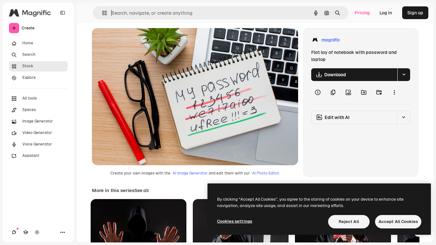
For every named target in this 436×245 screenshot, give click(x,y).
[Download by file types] (403, 74)
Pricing (362, 13)
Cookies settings (234, 221)
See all (141, 190)
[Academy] (25, 232)
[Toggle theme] (37, 232)
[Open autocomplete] (102, 13)
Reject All (349, 221)
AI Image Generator (190, 173)
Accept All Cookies (398, 221)
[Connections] (14, 232)
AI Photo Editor (265, 173)
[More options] (394, 92)
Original (133, 40)
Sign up (415, 13)
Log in (386, 13)
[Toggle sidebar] (62, 13)
